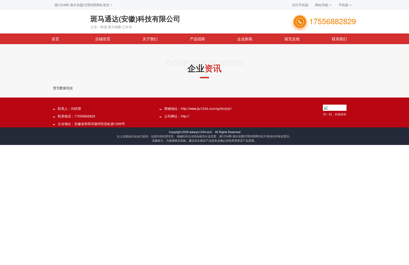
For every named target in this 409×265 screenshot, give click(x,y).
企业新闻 (244, 39)
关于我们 (150, 39)
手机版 (343, 4)
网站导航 (321, 4)
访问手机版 (300, 4)
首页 (55, 39)
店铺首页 (102, 39)
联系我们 (339, 39)
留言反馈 (292, 39)
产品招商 (197, 39)
